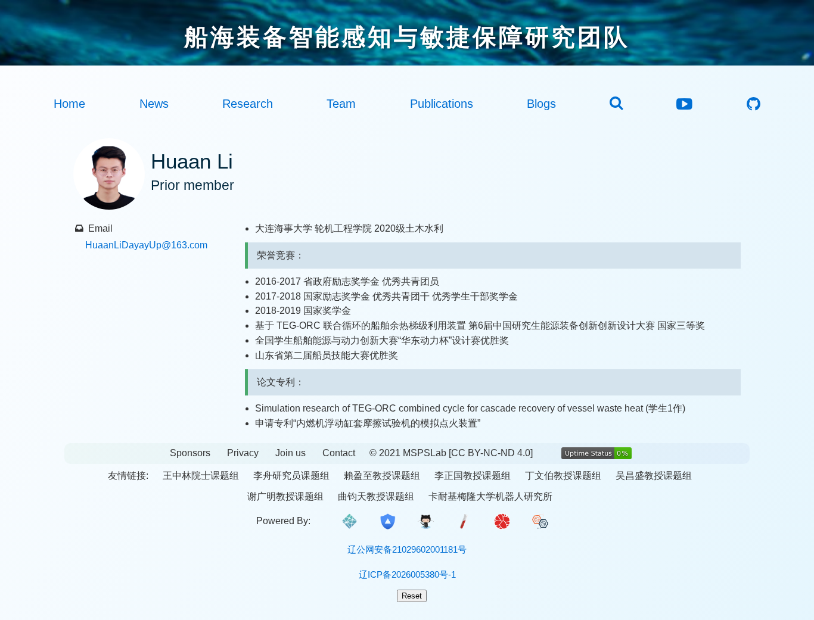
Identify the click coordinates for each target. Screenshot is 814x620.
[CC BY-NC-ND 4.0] (491, 453)
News (154, 103)
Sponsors (190, 453)
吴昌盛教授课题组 (654, 476)
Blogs (541, 103)
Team (341, 103)
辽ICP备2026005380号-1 (407, 574)
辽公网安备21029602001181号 (407, 549)
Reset (412, 595)
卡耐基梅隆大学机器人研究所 (490, 496)
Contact (338, 453)
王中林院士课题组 (201, 476)
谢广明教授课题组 (285, 496)
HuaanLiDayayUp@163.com (146, 245)
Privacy (243, 453)
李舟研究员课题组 (291, 476)
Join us (290, 453)
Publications (441, 103)
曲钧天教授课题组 (376, 496)
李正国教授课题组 (472, 476)
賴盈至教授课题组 (382, 476)
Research (247, 103)
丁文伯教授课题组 (563, 476)
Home (69, 103)
